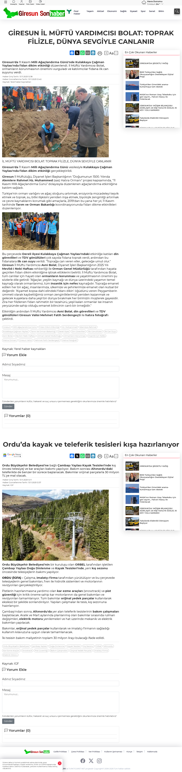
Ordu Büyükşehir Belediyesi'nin (26, 564)
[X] (91, 760)
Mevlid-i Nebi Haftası (17, 268)
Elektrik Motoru (10, 655)
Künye (129, 752)
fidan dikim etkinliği (34, 65)
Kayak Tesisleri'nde (96, 465)
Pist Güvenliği (41, 650)
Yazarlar (21, 4)
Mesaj (6, 375)
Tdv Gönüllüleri (95, 331)
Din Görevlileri (78, 331)
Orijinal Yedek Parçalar (81, 650)
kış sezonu (100, 568)
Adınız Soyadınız (13, 364)
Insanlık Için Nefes (96, 336)
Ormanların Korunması (75, 336)
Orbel (98, 646)
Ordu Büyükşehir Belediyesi (16, 646)
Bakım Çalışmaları (59, 650)
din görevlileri (84, 311)
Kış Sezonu (88, 646)
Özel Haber (77, 12)
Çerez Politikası (77, 752)
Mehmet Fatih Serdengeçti (60, 315)
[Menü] (5, 2)
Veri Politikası (94, 752)
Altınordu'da (42, 611)
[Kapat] (59, 763)
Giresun (8, 176)
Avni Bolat (49, 265)
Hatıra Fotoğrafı (69, 340)
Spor (143, 11)
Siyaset (133, 11)
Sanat (152, 11)
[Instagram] (99, 760)
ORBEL (80, 564)
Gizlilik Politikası (60, 752)
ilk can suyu (26, 261)
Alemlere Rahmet (15, 180)
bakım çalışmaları (106, 611)
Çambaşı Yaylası (70, 465)
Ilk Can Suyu (110, 331)
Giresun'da (10, 62)
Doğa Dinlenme (38, 568)
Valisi (35, 315)
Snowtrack (27, 650)
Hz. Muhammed (41, 180)
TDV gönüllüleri (34, 257)
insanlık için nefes (64, 283)
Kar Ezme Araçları (11, 650)
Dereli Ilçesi (63, 331)
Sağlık (123, 11)
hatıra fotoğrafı (96, 315)
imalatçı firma (47, 577)
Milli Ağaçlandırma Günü (49, 167)
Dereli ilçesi (31, 254)
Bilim (161, 11)
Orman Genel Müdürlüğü (71, 268)
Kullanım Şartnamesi (113, 752)
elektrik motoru (31, 619)
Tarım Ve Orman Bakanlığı (43, 331)
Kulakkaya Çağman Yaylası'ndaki (65, 254)
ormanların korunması (58, 276)
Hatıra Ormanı (10, 340)
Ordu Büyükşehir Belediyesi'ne (25, 465)
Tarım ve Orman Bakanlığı (35, 204)
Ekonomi (112, 11)
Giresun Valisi (25, 340)
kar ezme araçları (70, 591)
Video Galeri (40, 4)
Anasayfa (13, 4)
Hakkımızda (152, 752)
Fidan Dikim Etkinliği (49, 327)
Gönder (8, 406)
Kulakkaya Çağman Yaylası (15, 331)
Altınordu (108, 646)
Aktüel (100, 11)
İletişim (139, 752)
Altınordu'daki (102, 468)
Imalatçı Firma (101, 650)
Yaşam (90, 11)
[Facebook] (82, 760)
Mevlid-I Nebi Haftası (25, 336)
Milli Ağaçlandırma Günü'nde (53, 62)
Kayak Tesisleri (74, 646)
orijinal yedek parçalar (77, 598)
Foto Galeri (30, 4)
